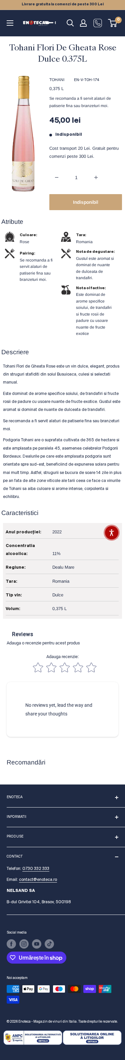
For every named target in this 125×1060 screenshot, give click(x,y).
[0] (113, 23)
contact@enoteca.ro (38, 880)
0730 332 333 (35, 869)
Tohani (56, 79)
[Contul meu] (83, 23)
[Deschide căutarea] (70, 23)
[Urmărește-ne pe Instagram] (24, 944)
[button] (112, 533)
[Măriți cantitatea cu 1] (96, 177)
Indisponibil (85, 202)
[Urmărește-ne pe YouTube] (36, 944)
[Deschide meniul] (10, 23)
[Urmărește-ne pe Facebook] (11, 944)
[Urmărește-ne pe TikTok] (49, 944)
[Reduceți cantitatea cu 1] (57, 177)
